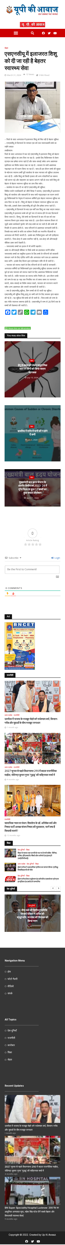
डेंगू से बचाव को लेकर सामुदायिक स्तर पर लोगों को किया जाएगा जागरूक (32, 369)
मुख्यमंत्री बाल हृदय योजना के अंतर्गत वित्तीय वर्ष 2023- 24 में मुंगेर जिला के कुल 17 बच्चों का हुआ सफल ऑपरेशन (32, 487)
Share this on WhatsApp (19, 328)
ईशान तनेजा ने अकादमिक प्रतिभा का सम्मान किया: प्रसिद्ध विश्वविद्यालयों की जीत (38, 868)
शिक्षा (28, 850)
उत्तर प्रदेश (8, 715)
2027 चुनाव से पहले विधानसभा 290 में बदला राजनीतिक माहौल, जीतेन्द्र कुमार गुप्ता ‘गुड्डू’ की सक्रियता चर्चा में (31, 772)
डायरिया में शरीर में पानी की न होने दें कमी (32, 432)
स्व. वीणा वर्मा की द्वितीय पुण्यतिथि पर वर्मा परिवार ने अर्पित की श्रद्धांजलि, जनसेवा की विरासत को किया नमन (32, 916)
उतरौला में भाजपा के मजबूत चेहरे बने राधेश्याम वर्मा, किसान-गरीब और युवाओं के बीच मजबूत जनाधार (31, 720)
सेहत (6, 48)
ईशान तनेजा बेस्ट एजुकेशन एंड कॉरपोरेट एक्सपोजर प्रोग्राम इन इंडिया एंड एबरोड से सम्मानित (38, 880)
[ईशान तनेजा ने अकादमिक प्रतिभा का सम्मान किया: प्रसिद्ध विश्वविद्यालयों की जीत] (10, 866)
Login (57, 557)
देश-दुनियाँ (21, 850)
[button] (15, 33)
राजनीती (16, 715)
